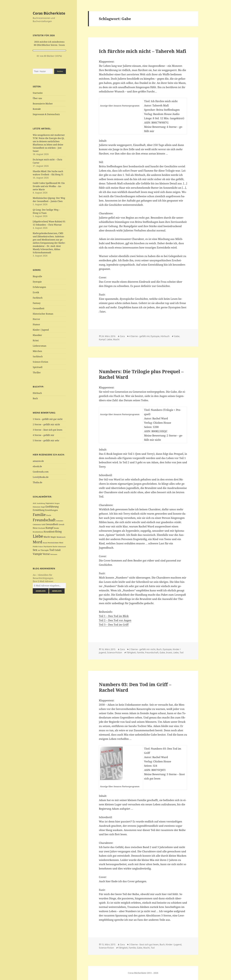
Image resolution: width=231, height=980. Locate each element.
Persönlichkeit (53, 543)
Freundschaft (44, 520)
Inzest (169, 652)
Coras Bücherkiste (49, 13)
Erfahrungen (39, 287)
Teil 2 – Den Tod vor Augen (115, 620)
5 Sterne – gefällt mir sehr (46, 440)
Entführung (52, 506)
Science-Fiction (40, 361)
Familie (39, 514)
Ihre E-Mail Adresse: (43, 581)
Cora (122, 336)
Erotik (36, 292)
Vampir (37, 554)
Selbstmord (62, 547)
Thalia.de (37, 482)
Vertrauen (53, 554)
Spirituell (37, 367)
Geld (43, 524)
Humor (36, 324)
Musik (45, 543)
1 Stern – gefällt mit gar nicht (48, 419)
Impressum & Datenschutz (46, 114)
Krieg (58, 531)
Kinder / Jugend (41, 329)
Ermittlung (39, 509)
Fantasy (37, 303)
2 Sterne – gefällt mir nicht (46, 424)
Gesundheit (38, 308)
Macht (47, 536)
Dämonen (36, 507)
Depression (50, 503)
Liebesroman (39, 345)
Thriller (37, 372)
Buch (35, 398)
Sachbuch (38, 356)
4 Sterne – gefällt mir (43, 435)
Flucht (48, 515)
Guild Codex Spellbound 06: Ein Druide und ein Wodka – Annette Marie (49, 186)
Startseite (38, 92)
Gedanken (59, 521)
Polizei (40, 547)
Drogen (57, 503)
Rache (55, 546)
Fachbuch (38, 297)
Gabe (176, 336)
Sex (35, 550)
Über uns (37, 98)
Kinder (56, 528)
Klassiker (37, 335)
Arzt (34, 503)
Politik (35, 547)
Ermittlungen (51, 510)
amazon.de (38, 461)
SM (39, 550)
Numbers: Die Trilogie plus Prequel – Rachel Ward (141, 374)
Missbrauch (61, 537)
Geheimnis (37, 524)
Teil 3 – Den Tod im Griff (113, 624)
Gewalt (61, 524)
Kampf (49, 527)
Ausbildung (41, 503)
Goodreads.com (41, 471)
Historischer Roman (43, 313)
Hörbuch (37, 393)
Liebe (38, 536)
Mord (37, 541)
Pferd (61, 543)
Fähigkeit (131, 652)
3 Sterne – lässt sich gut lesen (47, 429)
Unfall (57, 550)
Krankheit (49, 531)
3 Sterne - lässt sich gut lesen (144, 944)
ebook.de (37, 466)
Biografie (37, 276)
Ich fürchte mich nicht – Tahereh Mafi (142, 51)
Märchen (37, 351)
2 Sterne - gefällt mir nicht (142, 649)
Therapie (45, 550)
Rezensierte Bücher (43, 103)
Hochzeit (41, 528)
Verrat (46, 554)
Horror (36, 319)
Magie (53, 537)
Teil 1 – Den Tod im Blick (114, 616)
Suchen (60, 71)
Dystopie (37, 281)
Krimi (36, 340)
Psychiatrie (48, 547)
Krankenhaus (38, 532)
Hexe (35, 528)
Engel (43, 507)
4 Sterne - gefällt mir (139, 336)
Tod (51, 550)
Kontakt (37, 108)
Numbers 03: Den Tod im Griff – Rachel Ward (135, 687)
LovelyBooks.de (41, 477)
